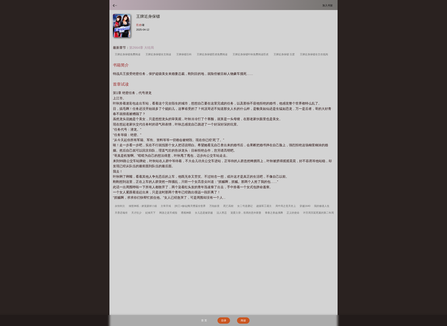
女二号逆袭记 (245, 206)
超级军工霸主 (264, 206)
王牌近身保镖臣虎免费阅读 (213, 54)
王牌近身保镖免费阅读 (128, 54)
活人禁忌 (222, 212)
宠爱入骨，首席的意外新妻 (245, 212)
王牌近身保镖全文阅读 (159, 54)
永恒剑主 (120, 206)
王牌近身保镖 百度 (285, 54)
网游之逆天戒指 (168, 212)
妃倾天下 (150, 212)
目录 (223, 320)
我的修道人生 (321, 206)
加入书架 (328, 5)
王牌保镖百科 (184, 54)
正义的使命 (293, 212)
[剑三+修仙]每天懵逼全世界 (190, 206)
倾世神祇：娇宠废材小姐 (143, 206)
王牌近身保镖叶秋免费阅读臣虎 (251, 54)
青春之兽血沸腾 (274, 212)
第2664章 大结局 (141, 47)
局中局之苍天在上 (285, 206)
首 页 (204, 320)
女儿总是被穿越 (204, 212)
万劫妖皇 (214, 206)
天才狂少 (136, 212)
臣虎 (138, 25)
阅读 (243, 320)
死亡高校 (228, 206)
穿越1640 (305, 206)
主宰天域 (166, 206)
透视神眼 (186, 212)
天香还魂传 (121, 212)
